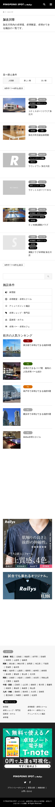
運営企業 (31, 787)
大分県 (33, 691)
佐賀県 (34, 695)
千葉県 (46, 663)
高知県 (16, 688)
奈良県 (36, 677)
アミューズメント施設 (19, 305)
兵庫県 (28, 677)
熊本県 (25, 691)
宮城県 (43, 656)
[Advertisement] (28, 52)
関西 (4, 677)
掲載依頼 (41, 787)
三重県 (8, 681)
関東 (4, 663)
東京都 (12, 663)
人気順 (11, 80)
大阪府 (20, 677)
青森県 (27, 656)
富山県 (24, 674)
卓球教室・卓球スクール (20, 299)
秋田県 (8, 660)
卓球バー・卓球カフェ (19, 326)
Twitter (25, 782)
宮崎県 (41, 691)
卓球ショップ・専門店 (19, 312)
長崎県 (17, 691)
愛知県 (16, 674)
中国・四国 (7, 684)
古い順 (43, 80)
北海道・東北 (8, 656)
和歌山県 (45, 677)
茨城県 (8, 667)
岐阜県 (36, 670)
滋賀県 (16, 681)
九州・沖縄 (7, 691)
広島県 (17, 684)
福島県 (24, 660)
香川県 (41, 684)
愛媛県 (49, 684)
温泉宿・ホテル (16, 319)
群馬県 (29, 663)
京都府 (12, 677)
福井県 (12, 670)
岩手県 (35, 656)
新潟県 (8, 674)
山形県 (16, 660)
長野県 (28, 670)
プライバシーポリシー (16, 787)
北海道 (19, 656)
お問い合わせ (26, 791)
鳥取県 (8, 688)
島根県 (24, 688)
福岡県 (26, 695)
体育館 (12, 292)
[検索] (44, 4)
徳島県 (33, 684)
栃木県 (16, 667)
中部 (4, 670)
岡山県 (32, 688)
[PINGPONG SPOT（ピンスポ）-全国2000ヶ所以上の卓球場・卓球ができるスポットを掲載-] (17, 4)
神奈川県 (20, 663)
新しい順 (27, 80)
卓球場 (5, 717)
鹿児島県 (9, 695)
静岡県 (44, 670)
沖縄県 (18, 695)
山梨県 (20, 670)
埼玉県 (37, 663)
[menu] (50, 4)
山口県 (25, 684)
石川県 (32, 674)
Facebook (30, 782)
